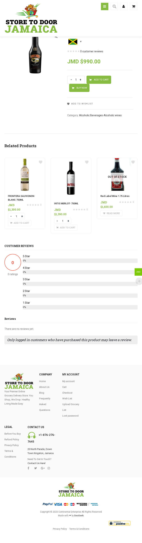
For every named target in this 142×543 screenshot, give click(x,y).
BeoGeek (79, 515)
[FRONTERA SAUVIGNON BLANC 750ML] (25, 160)
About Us (44, 387)
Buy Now (82, 87)
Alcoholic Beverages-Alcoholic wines (100, 115)
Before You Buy (12, 433)
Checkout (67, 392)
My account (68, 381)
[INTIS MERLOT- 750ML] (71, 160)
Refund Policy (11, 439)
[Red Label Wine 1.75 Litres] (117, 160)
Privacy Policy (11, 445)
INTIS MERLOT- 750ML (66, 203)
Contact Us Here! (36, 463)
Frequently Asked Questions (44, 404)
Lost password (70, 415)
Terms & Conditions (79, 529)
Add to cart (101, 79)
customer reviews (91, 51)
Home (42, 381)
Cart (64, 387)
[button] (19, 223)
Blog (41, 392)
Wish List (67, 398)
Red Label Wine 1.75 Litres (114, 196)
